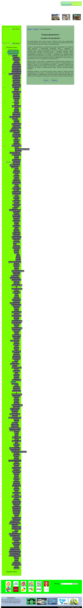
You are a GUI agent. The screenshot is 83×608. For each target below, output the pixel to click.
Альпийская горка (16, 372)
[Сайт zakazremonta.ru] (46, 591)
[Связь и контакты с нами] (63, 604)
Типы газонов (14, 341)
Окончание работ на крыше (15, 524)
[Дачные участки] (77, 19)
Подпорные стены (16, 227)
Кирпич (16, 432)
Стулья (18, 257)
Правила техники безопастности (15, 449)
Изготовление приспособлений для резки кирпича (15, 550)
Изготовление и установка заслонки (16, 503)
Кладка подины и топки (16, 489)
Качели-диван (16, 92)
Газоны (16, 342)
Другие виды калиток (16, 205)
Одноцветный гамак (16, 107)
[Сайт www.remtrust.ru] (23, 591)
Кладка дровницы (16, 481)
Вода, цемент (16, 437)
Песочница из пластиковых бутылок (16, 86)
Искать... (57, 583)
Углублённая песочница (17, 82)
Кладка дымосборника (16, 495)
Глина (16, 436)
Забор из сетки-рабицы (16, 191)
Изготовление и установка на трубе (16, 528)
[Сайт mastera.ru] (23, 586)
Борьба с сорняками (16, 354)
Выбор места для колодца (16, 136)
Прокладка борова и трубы (16, 514)
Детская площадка (15, 74)
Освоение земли (15, 153)
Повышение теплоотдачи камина (16, 539)
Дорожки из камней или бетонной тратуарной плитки (16, 219)
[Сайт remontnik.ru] (8, 586)
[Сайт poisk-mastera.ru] (46, 586)
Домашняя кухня (13, 51)
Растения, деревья (16, 375)
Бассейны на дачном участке (15, 277)
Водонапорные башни (16, 146)
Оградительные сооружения (15, 166)
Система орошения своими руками (16, 266)
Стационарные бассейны (16, 281)
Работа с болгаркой (16, 454)
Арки (14, 244)
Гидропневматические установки (22, 150)
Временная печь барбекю (16, 127)
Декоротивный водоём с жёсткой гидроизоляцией (17, 318)
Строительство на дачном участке (13, 53)
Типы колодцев (16, 139)
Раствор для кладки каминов (16, 398)
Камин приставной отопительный (16, 562)
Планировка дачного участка (15, 130)
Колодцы (16, 133)
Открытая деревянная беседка (16, 59)
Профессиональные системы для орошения (18, 272)
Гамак (16, 104)
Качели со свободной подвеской (16, 95)
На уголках (16, 484)
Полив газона (16, 351)
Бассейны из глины (16, 293)
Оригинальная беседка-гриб (16, 68)
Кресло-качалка (18, 259)
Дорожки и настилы (16, 213)
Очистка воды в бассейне (16, 300)
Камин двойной (16, 567)
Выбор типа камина (15, 418)
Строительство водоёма (17, 313)
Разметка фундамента (15, 424)
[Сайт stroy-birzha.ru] (31, 591)
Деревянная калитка (16, 202)
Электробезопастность (19, 452)
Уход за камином (16, 402)
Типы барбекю (16, 124)
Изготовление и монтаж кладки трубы (16, 469)
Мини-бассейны (16, 297)
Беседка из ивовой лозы (16, 64)
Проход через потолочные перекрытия (16, 509)
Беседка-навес (16, 70)
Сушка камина (14, 521)
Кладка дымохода (16, 499)
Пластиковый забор (16, 184)
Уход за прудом (15, 303)
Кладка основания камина (16, 464)
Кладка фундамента (15, 461)
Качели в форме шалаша (16, 101)
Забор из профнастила (16, 188)
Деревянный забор (16, 195)
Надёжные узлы (15, 554)
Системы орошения (15, 262)
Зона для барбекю (16, 121)
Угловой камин (16, 558)
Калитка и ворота (16, 198)
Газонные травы (16, 345)
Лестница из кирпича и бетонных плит (16, 235)
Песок (16, 434)
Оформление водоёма (16, 331)
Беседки (14, 56)
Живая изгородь (16, 170)
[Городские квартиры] (66, 19)
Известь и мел (16, 441)
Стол (18, 255)
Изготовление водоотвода (16, 519)
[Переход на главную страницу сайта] (31, 604)
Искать (75, 583)
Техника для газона (16, 359)
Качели (16, 90)
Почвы (16, 158)
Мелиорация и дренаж (16, 155)
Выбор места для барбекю (14, 118)
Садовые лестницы (16, 230)
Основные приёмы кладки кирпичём (16, 476)
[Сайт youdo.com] (38, 591)
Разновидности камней (17, 368)
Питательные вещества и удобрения (16, 161)
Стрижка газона (16, 349)
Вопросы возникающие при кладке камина (15, 534)
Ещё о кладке (16, 486)
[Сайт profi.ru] (15, 591)
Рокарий (16, 378)
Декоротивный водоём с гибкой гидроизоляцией (17, 325)
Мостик (16, 224)
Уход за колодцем (16, 143)
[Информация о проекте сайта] (42, 604)
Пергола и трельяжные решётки (16, 247)
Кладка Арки (16, 493)
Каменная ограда (16, 177)
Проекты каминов (15, 555)
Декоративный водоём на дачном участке (16, 307)
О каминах (15, 384)
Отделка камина (16, 420)
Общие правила (16, 458)
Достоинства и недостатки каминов (15, 410)
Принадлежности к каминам (17, 406)
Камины (13, 382)
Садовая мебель (16, 252)
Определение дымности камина (16, 545)
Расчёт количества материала (16, 387)
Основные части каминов (15, 415)
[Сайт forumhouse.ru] (15, 586)
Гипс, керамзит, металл (16, 444)
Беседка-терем (16, 72)
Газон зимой (16, 357)
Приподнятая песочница (16, 78)
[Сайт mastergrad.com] (38, 586)
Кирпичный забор (16, 173)
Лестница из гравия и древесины (16, 240)
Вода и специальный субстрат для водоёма (16, 336)
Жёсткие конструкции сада (15, 209)
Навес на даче (16, 380)
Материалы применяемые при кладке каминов (15, 428)
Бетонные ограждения (16, 180)
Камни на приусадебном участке (14, 364)
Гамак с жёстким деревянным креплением (16, 112)
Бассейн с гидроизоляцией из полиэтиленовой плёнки (17, 287)
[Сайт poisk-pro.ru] (8, 591)
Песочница (16, 76)
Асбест (16, 439)
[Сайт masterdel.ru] (31, 586)
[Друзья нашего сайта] (52, 604)
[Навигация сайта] (73, 604)
